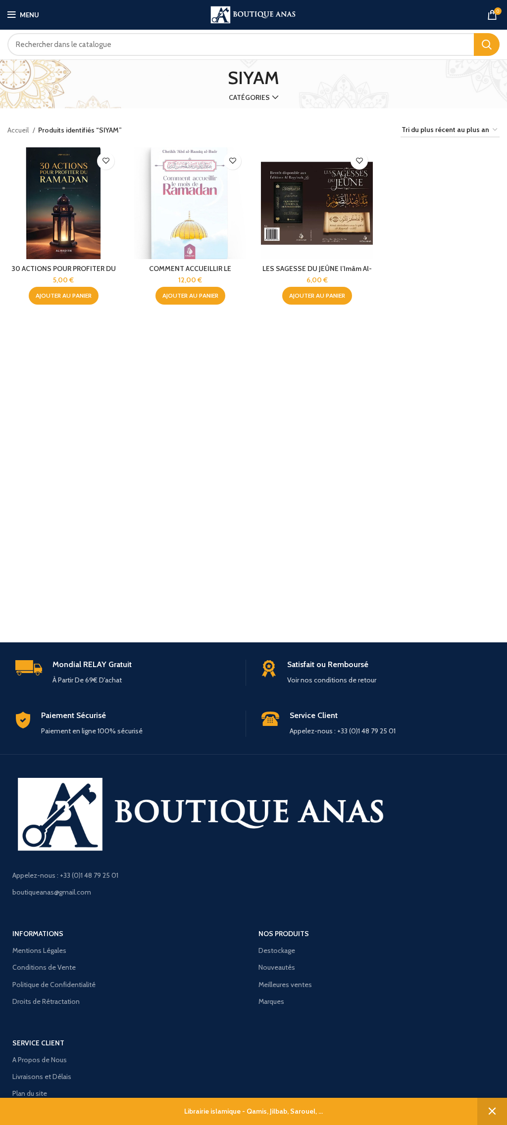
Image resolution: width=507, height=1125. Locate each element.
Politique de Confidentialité (54, 984)
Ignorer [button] (492, 1111)
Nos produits (283, 933)
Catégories (249, 97)
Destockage (276, 950)
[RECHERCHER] (487, 44)
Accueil (18, 130)
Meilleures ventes (285, 984)
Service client (38, 1042)
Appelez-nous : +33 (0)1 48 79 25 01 (65, 875)
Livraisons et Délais (41, 1076)
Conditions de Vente (44, 967)
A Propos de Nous (39, 1059)
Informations (37, 933)
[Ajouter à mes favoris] (105, 161)
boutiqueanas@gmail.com (51, 892)
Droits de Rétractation (46, 1001)
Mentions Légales (39, 950)
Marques (271, 1001)
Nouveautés (276, 967)
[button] (64, 296)
